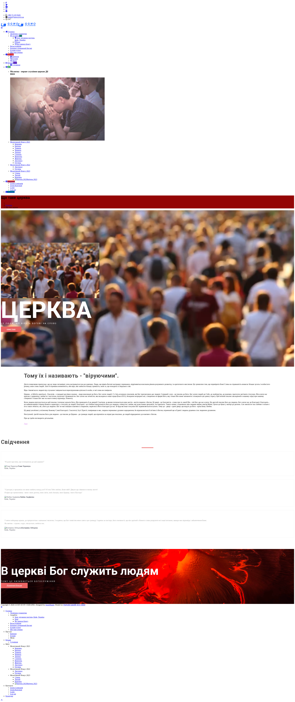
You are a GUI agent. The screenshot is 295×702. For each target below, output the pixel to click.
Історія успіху (15, 50)
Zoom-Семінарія (16, 184)
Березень (18, 144)
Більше (12, 63)
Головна (11, 32)
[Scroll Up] (2, 700)
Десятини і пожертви (18, 34)
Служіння (16, 65)
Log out (13, 190)
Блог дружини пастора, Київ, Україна (25, 39)
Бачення (15, 57)
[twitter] (6, 5)
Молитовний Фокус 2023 (20, 171)
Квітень (18, 146)
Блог (18, 42)
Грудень (18, 163)
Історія (15, 59)
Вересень (18, 157)
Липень (18, 152)
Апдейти (17, 36)
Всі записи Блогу (24, 44)
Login (12, 188)
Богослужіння (15, 46)
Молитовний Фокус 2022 (20, 165)
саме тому (11, 329)
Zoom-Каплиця (16, 186)
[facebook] (6, 3)
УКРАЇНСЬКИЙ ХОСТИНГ (74, 605)
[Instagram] (6, 9)
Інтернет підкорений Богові (21, 48)
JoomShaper (49, 605)
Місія (14, 61)
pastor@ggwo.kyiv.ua (16, 17)
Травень (18, 148)
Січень (17, 173)
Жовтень (18, 159)
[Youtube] (7, 7)
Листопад (18, 161)
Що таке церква (16, 52)
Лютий (17, 175)
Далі (25, 424)
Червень (18, 150)
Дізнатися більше (14, 585)
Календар (9, 696)
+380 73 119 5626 (14, 15)
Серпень (18, 154)
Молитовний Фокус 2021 (20, 142)
